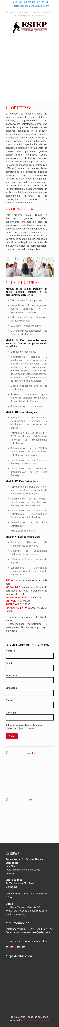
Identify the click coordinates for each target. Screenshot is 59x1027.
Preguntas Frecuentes (18, 12)
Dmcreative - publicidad (36, 1020)
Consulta (11, 712)
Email (9, 663)
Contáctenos (22, 15)
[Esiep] (29, 27)
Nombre (10, 650)
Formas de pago (42, 12)
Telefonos (11, 675)
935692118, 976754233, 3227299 (30, 2)
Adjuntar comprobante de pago (24, 725)
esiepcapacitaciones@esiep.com (31, 5)
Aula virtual (38, 15)
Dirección (11, 687)
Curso (9, 700)
